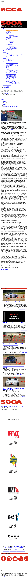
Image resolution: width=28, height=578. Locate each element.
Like (4, 269)
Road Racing (9, 44)
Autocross (8, 33)
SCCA (6, 93)
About (4, 61)
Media (4, 52)
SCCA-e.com (20, 547)
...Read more (22, 309)
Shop (4, 58)
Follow (2, 99)
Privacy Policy (11, 406)
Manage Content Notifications (10, 106)
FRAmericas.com (19, 549)
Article (4, 101)
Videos (7, 53)
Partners (8, 69)
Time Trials (8, 39)
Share (4, 108)
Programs (5, 28)
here (6, 126)
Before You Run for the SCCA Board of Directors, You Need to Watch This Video (15, 344)
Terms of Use (4, 406)
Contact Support (19, 406)
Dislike (9, 269)
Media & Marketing (10, 81)
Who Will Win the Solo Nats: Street (11, 301)
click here (13, 129)
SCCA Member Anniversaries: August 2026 (13, 322)
